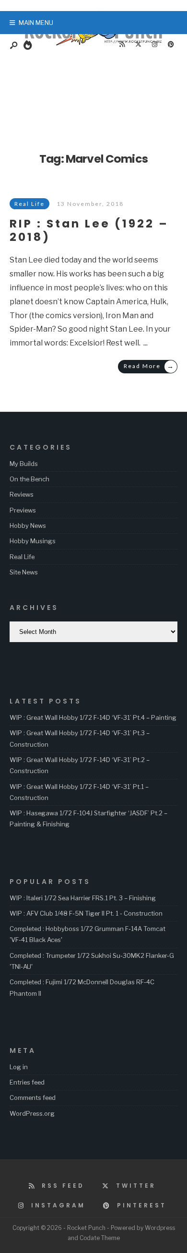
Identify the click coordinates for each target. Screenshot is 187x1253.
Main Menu (35, 22)
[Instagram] (154, 44)
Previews (23, 510)
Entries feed (27, 1082)
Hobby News (28, 525)
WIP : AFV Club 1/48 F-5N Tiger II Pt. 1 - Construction (86, 913)
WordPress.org (32, 1113)
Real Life (22, 557)
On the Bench (29, 479)
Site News (24, 572)
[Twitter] (138, 44)
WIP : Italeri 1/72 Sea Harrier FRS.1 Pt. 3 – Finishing (83, 898)
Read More (149, 366)
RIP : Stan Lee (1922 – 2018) (89, 230)
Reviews (22, 494)
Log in (19, 1067)
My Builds (24, 463)
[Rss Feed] (122, 44)
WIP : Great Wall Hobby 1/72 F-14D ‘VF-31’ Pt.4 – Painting (93, 717)
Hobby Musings (33, 541)
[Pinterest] (170, 44)
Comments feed (33, 1097)
